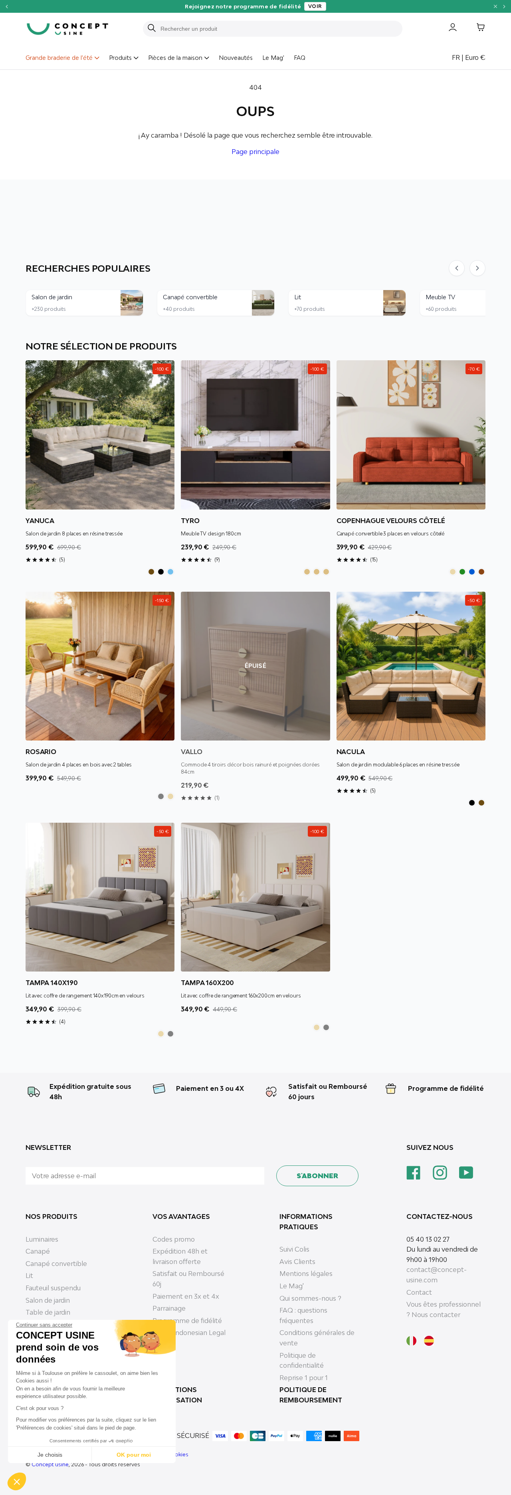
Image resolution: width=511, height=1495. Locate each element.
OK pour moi (134, 1455)
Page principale (255, 152)
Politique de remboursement (310, 1395)
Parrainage (169, 1308)
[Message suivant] (504, 6)
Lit (29, 1276)
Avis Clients (297, 1262)
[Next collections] (477, 268)
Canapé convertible (56, 1264)
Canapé (38, 1251)
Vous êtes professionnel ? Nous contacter (443, 1309)
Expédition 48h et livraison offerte (180, 1256)
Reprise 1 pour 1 (303, 1378)
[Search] (151, 28)
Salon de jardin (48, 1300)
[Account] (447, 28)
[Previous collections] (457, 268)
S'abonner (317, 1176)
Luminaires (42, 1239)
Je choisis (50, 1455)
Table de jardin (48, 1312)
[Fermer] (495, 6)
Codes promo (174, 1239)
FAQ (299, 57)
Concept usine (50, 1464)
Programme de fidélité (446, 1088)
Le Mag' (273, 57)
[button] (16, 1481)
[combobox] (277, 29)
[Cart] (474, 28)
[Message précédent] (7, 6)
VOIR (315, 6)
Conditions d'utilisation (177, 1395)
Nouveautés (236, 57)
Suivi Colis (294, 1249)
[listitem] (151, 572)
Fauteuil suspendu (53, 1288)
